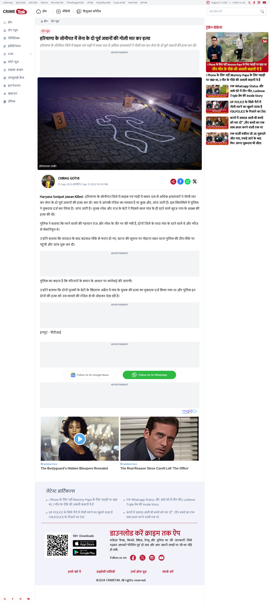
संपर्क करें (168, 572)
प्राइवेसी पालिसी (106, 572)
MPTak (144, 3)
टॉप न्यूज (55, 21)
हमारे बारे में (74, 572)
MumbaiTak (57, 3)
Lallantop (8, 3)
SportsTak (20, 3)
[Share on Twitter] (195, 181)
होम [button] (44, 11)
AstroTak (33, 3)
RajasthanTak (103, 3)
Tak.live (44, 3)
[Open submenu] (31, 54)
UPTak (90, 3)
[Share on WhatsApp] (187, 181)
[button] (17, 23)
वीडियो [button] (66, 11)
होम (45, 21)
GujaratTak (119, 3)
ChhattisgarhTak (75, 3)
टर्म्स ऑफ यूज (138, 572)
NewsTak (132, 3)
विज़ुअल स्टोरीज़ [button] (92, 11)
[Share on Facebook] (180, 181)
